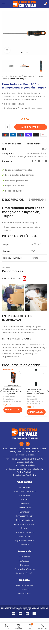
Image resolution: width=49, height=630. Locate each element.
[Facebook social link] (32, 161)
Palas (41, 401)
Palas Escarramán (34, 403)
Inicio (4, 76)
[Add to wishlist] (18, 371)
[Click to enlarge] (7, 50)
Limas (4, 79)
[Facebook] (21, 444)
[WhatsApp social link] (42, 161)
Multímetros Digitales (12, 401)
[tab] (13, 199)
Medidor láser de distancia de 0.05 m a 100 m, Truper (12, 391)
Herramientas (15, 76)
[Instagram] (28, 444)
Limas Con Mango (18, 79)
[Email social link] (39, 161)
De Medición (8, 399)
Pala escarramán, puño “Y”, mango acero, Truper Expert (35, 391)
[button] (12, 410)
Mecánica (39, 76)
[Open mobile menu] (3, 4)
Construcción (32, 399)
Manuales (28, 76)
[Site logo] (24, 4)
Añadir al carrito (31, 127)
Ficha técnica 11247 (13, 278)
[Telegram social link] (46, 161)
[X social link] (35, 161)
